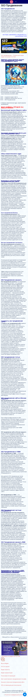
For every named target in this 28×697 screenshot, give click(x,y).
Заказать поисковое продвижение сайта (12, 682)
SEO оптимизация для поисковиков (11, 685)
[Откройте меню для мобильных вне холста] (15, 1)
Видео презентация (6, 673)
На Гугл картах (5, 666)
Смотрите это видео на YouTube (10, 656)
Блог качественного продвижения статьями (13, 679)
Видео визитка (5, 669)
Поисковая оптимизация (8, 676)
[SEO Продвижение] (11, 2)
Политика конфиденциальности (14, 695)
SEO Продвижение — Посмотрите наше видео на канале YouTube (12, 56)
